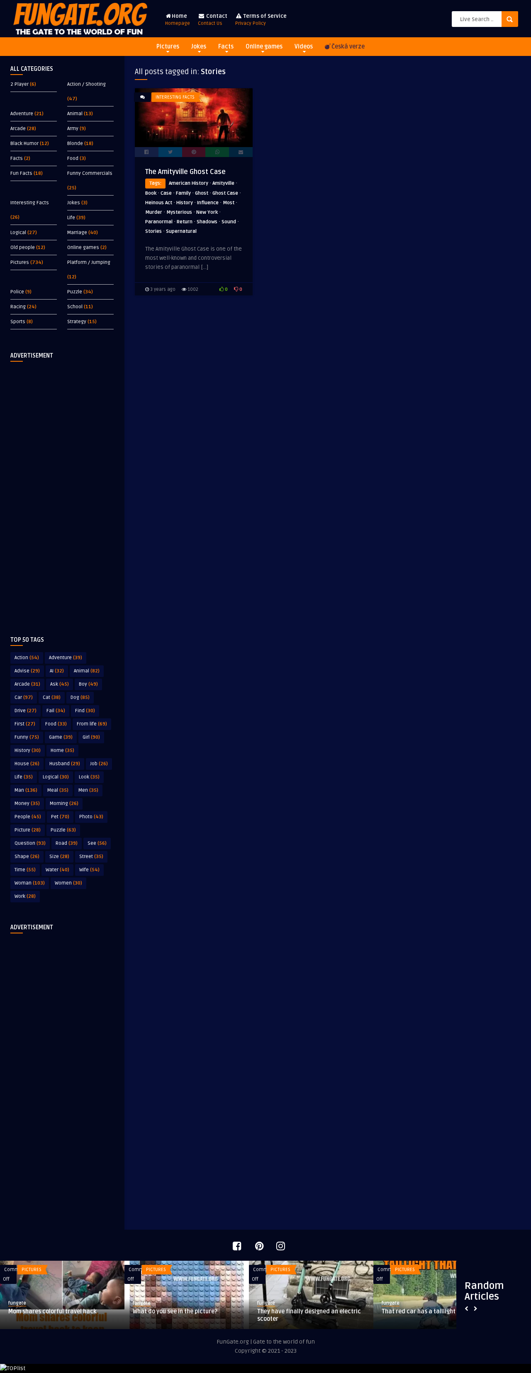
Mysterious (179, 212)
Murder (153, 212)
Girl (91, 737)
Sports (17, 322)
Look (89, 777)
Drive (26, 711)
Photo (91, 817)
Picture (28, 830)
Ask (59, 684)
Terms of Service (261, 20)
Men (88, 790)
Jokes (198, 46)
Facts (226, 46)
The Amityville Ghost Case (185, 172)
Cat (52, 697)
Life (71, 218)
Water (57, 870)
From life (92, 724)
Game (61, 737)
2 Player (19, 84)
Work (25, 896)
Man (26, 790)
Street (91, 856)
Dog (80, 697)
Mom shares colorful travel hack (52, 1311)
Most (228, 203)
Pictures (167, 46)
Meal (57, 790)
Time (25, 870)
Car (24, 697)
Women (68, 883)
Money (27, 803)
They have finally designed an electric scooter (309, 1315)
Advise (27, 671)
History (28, 750)
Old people (22, 247)
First (25, 724)
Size (59, 856)
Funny (27, 737)
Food (72, 158)
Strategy (76, 322)
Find (85, 711)
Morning (64, 803)
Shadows (207, 222)
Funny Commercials (89, 173)
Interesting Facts (29, 203)
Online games (264, 46)
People (28, 817)
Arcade (18, 129)
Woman (30, 883)
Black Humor (24, 143)
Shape (27, 856)
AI (57, 671)
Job (99, 764)
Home (177, 20)
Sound (229, 222)
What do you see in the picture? (175, 1311)
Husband (64, 764)
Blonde (75, 143)
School (75, 307)
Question (30, 843)
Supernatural (181, 231)
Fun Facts (21, 173)
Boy (88, 684)
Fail (55, 711)
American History (188, 183)
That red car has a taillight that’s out (432, 1311)
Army (72, 129)
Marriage (77, 233)
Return (184, 222)
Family (183, 193)
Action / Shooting (86, 84)
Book (150, 193)
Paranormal (159, 222)
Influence (208, 203)
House (27, 764)
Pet (60, 817)
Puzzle (74, 292)
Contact (212, 20)
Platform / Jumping (88, 262)
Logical (18, 233)
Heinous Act (158, 203)
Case (166, 193)
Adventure (21, 114)
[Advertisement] (62, 492)
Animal (75, 114)
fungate (17, 1303)
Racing (18, 307)
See (97, 843)
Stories (153, 231)
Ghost (201, 193)
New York (207, 212)
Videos (304, 46)
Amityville (223, 183)
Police (17, 292)
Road (67, 843)
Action (27, 658)
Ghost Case (225, 193)
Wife (89, 870)
